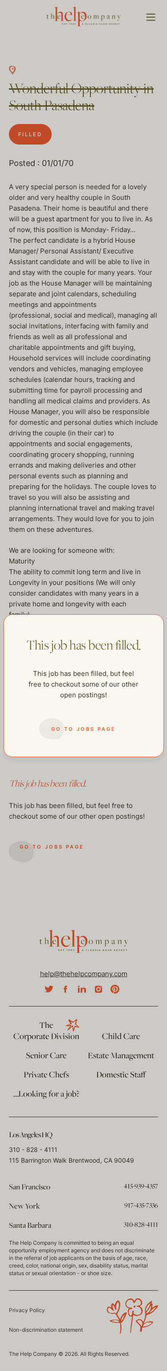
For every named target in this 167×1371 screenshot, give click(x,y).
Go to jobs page (83, 729)
